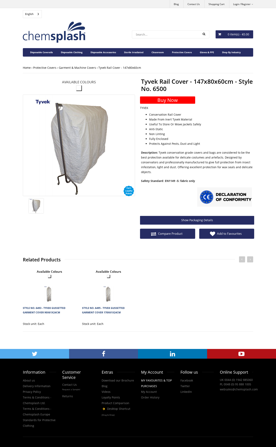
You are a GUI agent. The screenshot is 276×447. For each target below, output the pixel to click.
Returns (67, 396)
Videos (106, 392)
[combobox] (32, 14)
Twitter (185, 386)
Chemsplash (118, 412)
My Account (149, 392)
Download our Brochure (118, 380)
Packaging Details (197, 220)
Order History (150, 397)
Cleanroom (158, 52)
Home (27, 68)
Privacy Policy (32, 392)
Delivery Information (37, 386)
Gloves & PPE (207, 52)
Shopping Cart (216, 4)
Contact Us (194, 4)
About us (29, 380)
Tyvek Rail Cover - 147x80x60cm (119, 68)
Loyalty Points (111, 397)
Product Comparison (115, 403)
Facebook (186, 380)
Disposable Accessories (103, 52)
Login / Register (242, 4)
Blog (176, 4)
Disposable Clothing (71, 52)
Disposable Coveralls (41, 52)
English (29, 14)
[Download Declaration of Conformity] (224, 197)
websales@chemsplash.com (239, 389)
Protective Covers (182, 52)
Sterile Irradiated (133, 52)
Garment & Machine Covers (77, 68)
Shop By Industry (231, 52)
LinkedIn (186, 392)
